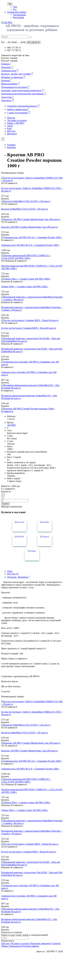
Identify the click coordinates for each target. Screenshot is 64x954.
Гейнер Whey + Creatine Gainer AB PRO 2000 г (24, 286)
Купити (5, 504)
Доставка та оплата (17, 120)
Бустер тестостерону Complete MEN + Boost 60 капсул (28, 328)
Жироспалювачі (10, 84)
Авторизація (19, 14)
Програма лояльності (40, 943)
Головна (11, 144)
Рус (15, 9)
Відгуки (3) (13, 574)
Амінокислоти (10, 70)
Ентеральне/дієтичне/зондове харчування (23, 93)
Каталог (9, 60)
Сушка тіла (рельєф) (18, 112)
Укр (9, 4)
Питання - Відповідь (18, 577)
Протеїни (7, 67)
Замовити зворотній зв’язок (15, 55)
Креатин (6, 80)
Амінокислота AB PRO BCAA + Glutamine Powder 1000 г (30, 245)
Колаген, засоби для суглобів (17, 74)
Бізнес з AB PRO (15, 123)
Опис (10, 571)
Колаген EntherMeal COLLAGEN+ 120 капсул (24, 209)
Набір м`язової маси (18, 109)
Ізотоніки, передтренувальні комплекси (22, 90)
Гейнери (6, 64)
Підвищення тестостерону (15, 87)
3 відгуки (11, 419)
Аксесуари (7, 97)
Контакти (12, 133)
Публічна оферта (30, 946)
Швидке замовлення (11, 506)
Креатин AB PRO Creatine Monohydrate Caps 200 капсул (29, 227)
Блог (9, 128)
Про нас (11, 117)
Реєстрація (18, 17)
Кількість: (6, 491)
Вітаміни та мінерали (13, 77)
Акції (10, 125)
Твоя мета (7, 100)
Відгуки (11, 131)
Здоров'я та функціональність (23, 106)
